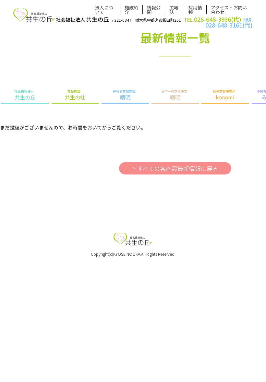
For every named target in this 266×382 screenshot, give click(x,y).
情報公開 (154, 9)
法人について (104, 9)
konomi (224, 95)
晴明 (124, 95)
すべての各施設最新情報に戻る (177, 168)
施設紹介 (131, 9)
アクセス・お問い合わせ (229, 9)
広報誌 (173, 9)
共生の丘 (24, 95)
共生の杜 (75, 95)
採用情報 (195, 9)
